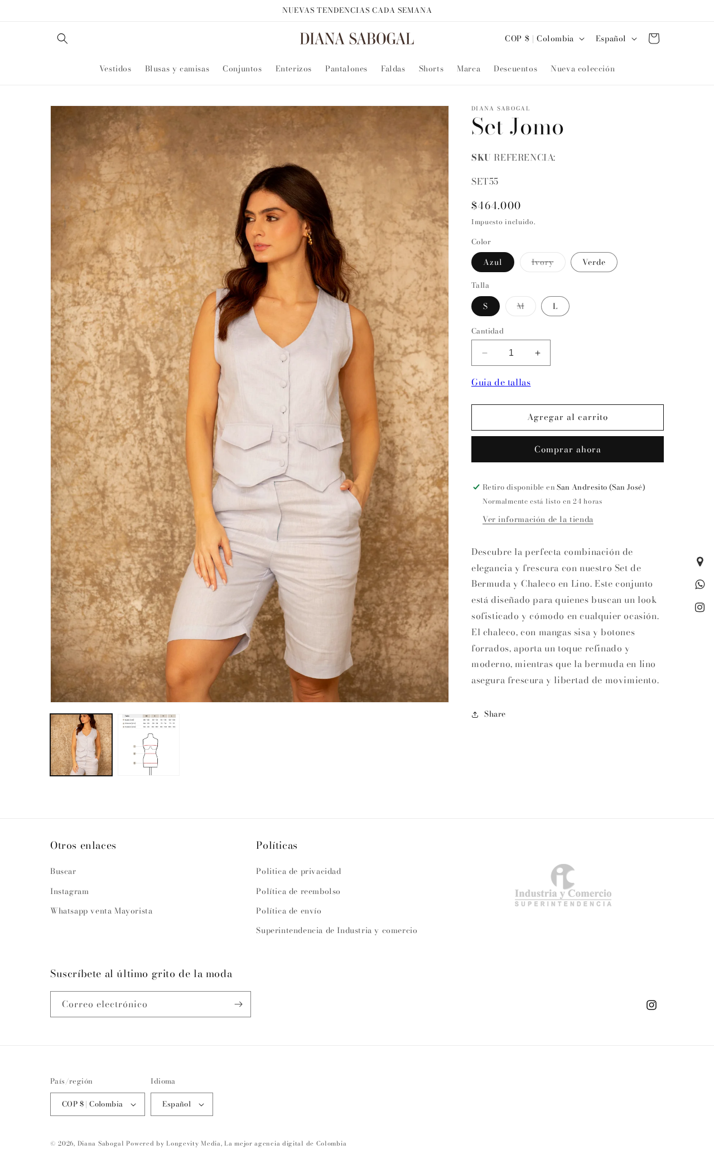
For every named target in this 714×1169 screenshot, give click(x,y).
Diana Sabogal (101, 1143)
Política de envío (288, 911)
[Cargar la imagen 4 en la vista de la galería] (149, 745)
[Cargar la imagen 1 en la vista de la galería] (81, 745)
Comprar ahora (567, 449)
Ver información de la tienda (538, 519)
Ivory (549, 263)
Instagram (69, 891)
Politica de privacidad (298, 871)
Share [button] (495, 714)
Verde (594, 262)
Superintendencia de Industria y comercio (336, 930)
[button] (62, 38)
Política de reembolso (298, 891)
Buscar (63, 871)
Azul (493, 262)
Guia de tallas (500, 382)
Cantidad (487, 331)
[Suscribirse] (238, 1004)
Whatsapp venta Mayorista (101, 911)
